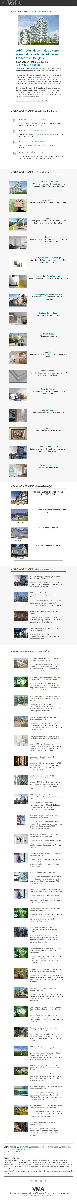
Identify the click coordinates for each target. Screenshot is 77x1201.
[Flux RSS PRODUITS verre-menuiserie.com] (69, 1147)
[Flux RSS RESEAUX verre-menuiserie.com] (60, 1147)
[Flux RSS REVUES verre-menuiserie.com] (13, 1149)
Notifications (49, 1195)
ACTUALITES (23, 1147)
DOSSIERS (35, 1147)
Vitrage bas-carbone (44, 11)
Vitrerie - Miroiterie (24, 11)
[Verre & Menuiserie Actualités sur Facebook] (32, 1181)
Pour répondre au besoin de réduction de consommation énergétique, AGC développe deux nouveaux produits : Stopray (46, 603)
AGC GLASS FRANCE (30, 65)
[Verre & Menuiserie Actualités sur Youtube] (45, 1181)
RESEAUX (64, 1147)
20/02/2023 (19, 522)
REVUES (17, 1149)
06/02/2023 (19, 540)
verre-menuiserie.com (20, 1193)
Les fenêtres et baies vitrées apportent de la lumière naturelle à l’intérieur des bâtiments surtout (45, 637)
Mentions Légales (39, 1195)
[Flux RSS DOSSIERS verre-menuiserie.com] (30, 1147)
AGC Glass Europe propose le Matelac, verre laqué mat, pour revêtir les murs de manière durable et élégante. (46, 620)
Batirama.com (28, 1195)
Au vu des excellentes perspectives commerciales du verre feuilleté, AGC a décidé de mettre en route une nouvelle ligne (46, 1114)
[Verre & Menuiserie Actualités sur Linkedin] (41, 1181)
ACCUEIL (13, 1147)
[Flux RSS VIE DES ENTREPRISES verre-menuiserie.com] (40, 1147)
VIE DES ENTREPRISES (50, 1147)
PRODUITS (7, 1149)
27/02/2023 (19, 505)
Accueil (13, 11)
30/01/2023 (19, 558)
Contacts (16, 1151)
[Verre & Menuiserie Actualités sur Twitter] (36, 1181)
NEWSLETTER (26, 1149)
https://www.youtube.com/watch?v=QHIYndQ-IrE (32, 101)
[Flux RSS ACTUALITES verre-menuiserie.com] (18, 1147)
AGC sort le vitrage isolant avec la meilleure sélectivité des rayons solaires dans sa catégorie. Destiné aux (46, 584)
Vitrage (34, 11)
